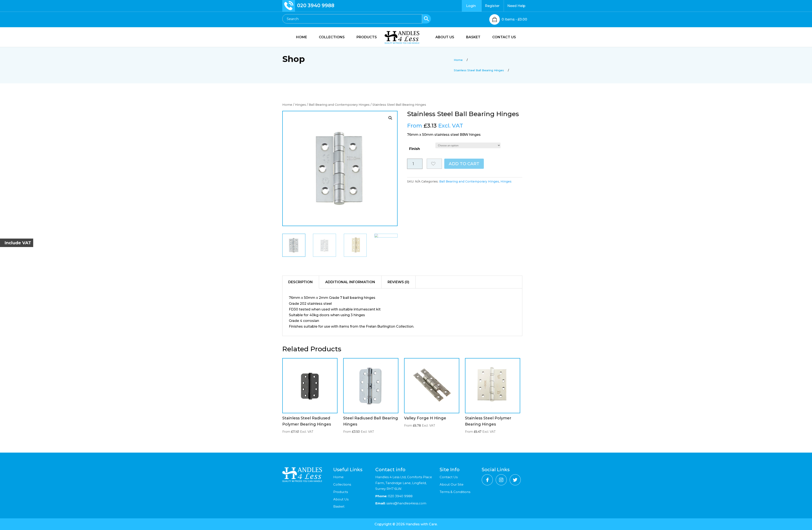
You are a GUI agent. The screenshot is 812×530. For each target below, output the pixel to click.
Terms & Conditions (455, 492)
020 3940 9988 (315, 5)
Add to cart (464, 163)
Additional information (350, 282)
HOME (301, 37)
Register (492, 6)
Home (287, 105)
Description (300, 282)
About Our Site (452, 484)
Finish (414, 149)
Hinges (300, 105)
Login (471, 6)
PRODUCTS (367, 37)
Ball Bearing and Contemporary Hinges (339, 105)
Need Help (516, 6)
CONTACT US (504, 37)
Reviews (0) (398, 282)
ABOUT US (444, 37)
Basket (338, 506)
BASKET (473, 37)
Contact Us (449, 477)
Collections (342, 484)
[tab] (300, 282)
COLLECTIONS (332, 37)
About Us (340, 499)
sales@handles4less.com (405, 503)
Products (340, 492)
